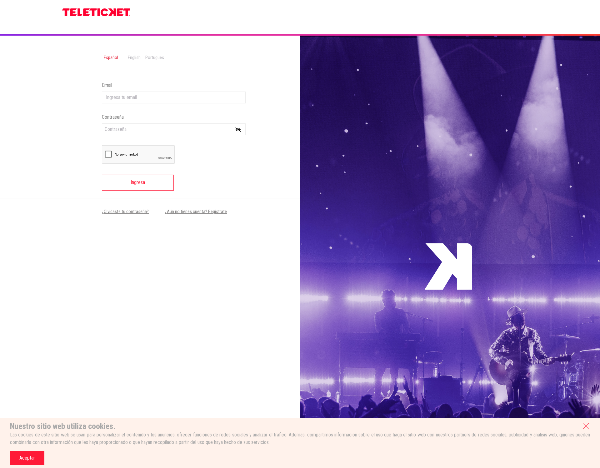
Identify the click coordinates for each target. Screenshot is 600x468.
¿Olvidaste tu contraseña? (125, 211)
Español (111, 57)
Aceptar (27, 458)
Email (107, 85)
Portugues (154, 57)
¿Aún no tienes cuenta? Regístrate (196, 211)
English (134, 57)
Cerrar (586, 425)
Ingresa (138, 182)
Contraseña (113, 117)
